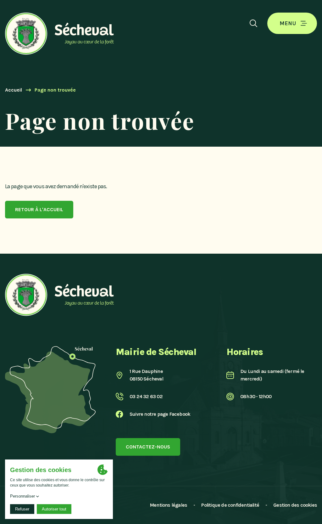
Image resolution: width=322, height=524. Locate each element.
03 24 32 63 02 (146, 396)
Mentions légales (168, 505)
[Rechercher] (253, 23)
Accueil (13, 90)
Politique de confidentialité (230, 505)
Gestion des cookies (295, 505)
